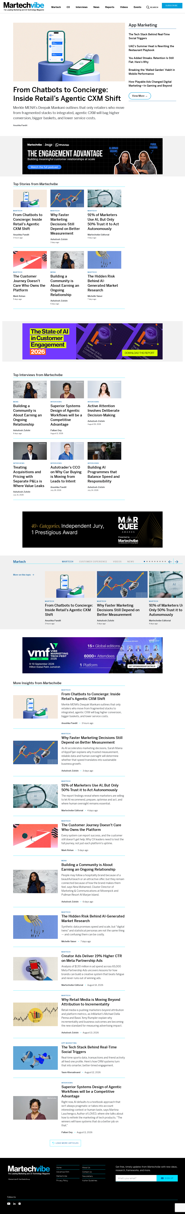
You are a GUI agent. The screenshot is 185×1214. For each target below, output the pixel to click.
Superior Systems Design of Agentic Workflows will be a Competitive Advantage (66, 415)
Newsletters (87, 1176)
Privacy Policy (62, 1180)
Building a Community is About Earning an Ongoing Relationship (64, 285)
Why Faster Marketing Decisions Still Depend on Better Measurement (65, 224)
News (96, 7)
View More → (140, 95)
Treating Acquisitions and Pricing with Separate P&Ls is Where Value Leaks (28, 476)
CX (68, 7)
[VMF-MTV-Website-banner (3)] (92, 655)
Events (137, 7)
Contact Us (87, 1172)
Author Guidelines (89, 1180)
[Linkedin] (15, 1203)
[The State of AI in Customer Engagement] (92, 341)
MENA (53, 272)
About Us (86, 1167)
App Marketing (69, 1043)
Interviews (82, 7)
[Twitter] (10, 1203)
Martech (56, 7)
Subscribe (171, 5)
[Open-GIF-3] (92, 529)
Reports (109, 7)
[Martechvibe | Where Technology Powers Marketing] (24, 6)
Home (58, 1167)
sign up (169, 1178)
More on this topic (22, 574)
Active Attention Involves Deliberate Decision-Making (104, 410)
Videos (124, 7)
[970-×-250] (92, 156)
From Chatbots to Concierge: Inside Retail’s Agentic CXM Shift (67, 94)
